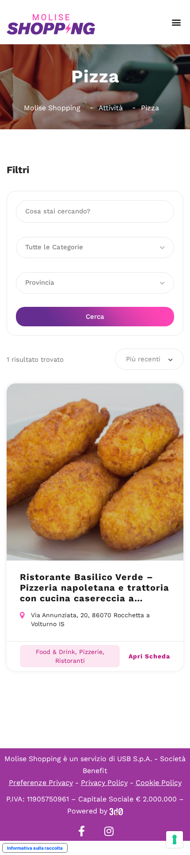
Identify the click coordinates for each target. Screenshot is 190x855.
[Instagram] (108, 831)
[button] (176, 22)
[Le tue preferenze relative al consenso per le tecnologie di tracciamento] (174, 839)
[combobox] (149, 359)
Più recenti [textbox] (143, 359)
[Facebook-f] (81, 831)
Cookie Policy (159, 782)
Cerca (95, 317)
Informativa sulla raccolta (35, 848)
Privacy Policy (104, 782)
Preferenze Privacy (41, 782)
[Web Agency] (116, 811)
